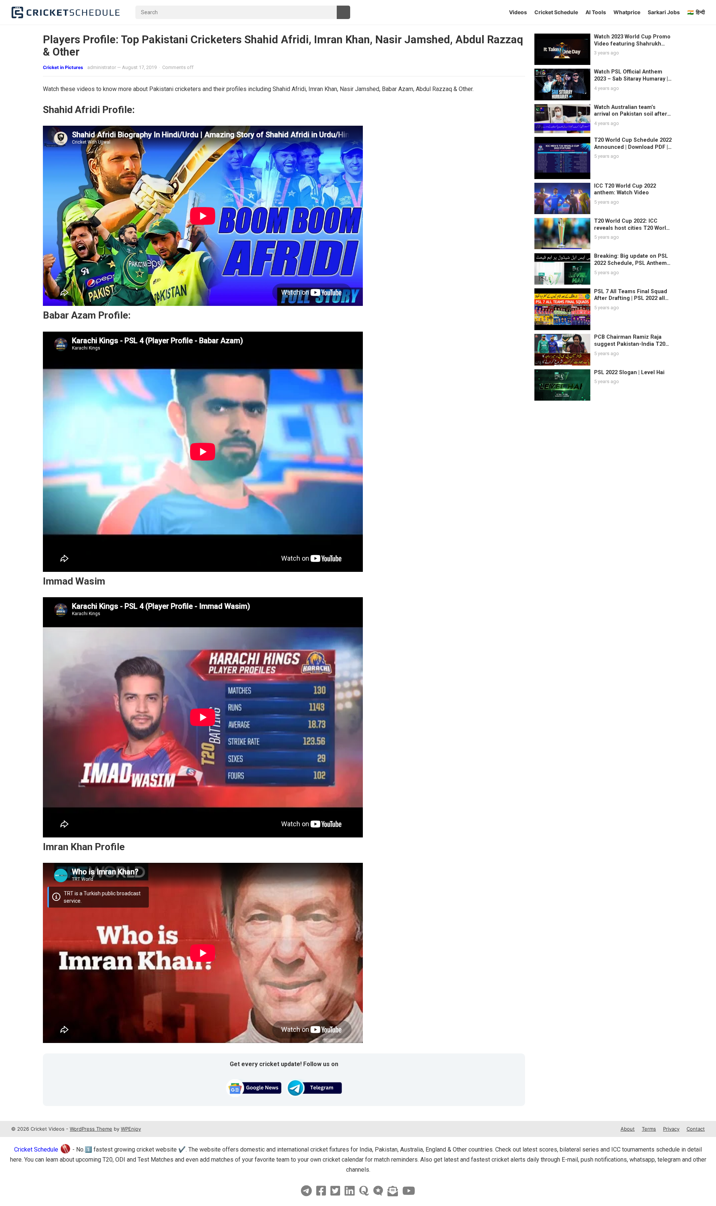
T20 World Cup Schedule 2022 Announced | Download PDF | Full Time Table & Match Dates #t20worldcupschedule (633, 150)
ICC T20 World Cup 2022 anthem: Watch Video (625, 189)
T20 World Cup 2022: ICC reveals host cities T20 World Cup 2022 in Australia (631, 228)
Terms (649, 1129)
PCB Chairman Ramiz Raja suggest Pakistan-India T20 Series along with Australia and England (629, 347)
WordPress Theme (91, 1129)
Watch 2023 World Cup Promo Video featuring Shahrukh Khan (632, 44)
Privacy (671, 1129)
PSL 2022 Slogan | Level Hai (629, 372)
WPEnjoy (131, 1129)
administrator (101, 67)
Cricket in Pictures (63, 67)
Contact (696, 1129)
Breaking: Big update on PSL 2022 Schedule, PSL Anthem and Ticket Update (631, 263)
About (628, 1129)
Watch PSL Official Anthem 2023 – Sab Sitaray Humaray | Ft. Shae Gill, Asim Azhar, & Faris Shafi (631, 82)
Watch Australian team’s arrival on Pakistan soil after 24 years (630, 114)
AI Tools (595, 12)
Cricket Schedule (556, 12)
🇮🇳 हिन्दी (696, 12)
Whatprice (626, 12)
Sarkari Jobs (664, 12)
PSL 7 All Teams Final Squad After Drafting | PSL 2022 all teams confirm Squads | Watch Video (633, 302)
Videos (518, 12)
